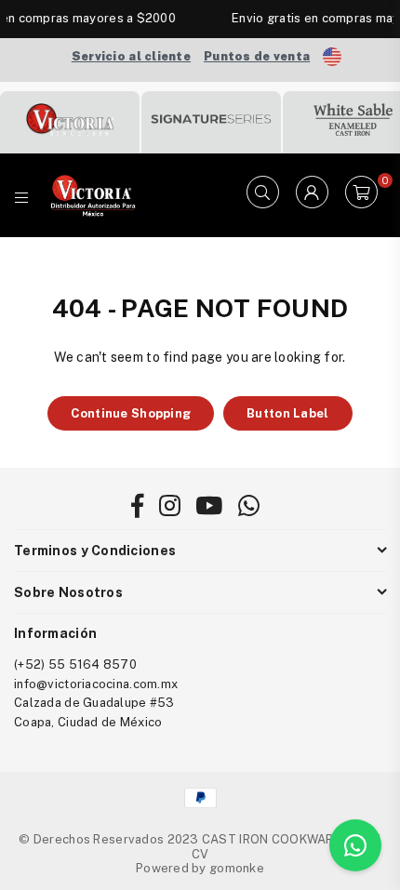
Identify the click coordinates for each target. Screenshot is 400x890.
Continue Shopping (131, 413)
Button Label (287, 413)
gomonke (236, 868)
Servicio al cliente (131, 56)
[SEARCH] (262, 195)
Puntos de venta (257, 56)
